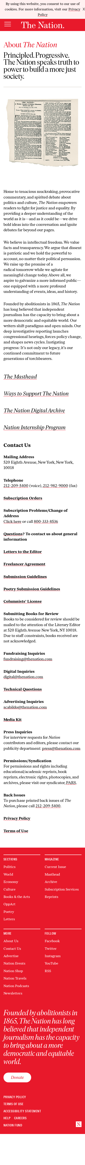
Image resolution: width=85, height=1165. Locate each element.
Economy (10, 882)
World (8, 874)
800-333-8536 (46, 521)
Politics (9, 867)
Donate (17, 1077)
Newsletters (12, 993)
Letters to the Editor (22, 551)
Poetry (8, 912)
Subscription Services (62, 889)
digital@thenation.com (23, 676)
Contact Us (12, 949)
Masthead (52, 874)
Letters (9, 919)
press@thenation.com (61, 748)
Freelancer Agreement (24, 564)
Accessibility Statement (22, 1111)
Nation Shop (13, 971)
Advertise (11, 956)
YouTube (51, 963)
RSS (48, 971)
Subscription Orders (22, 498)
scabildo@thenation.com (25, 707)
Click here (12, 521)
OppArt (9, 904)
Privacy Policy (14, 1097)
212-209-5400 (15, 485)
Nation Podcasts (16, 986)
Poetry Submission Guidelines (31, 589)
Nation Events (14, 963)
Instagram (53, 956)
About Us (10, 941)
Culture (9, 889)
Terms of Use (13, 1104)
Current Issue (55, 867)
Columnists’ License (22, 601)
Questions (13, 534)
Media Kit (12, 719)
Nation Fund (12, 1125)
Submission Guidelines (25, 576)
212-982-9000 (55, 485)
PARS (71, 782)
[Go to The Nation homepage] (42, 25)
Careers (20, 1118)
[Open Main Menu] (7, 25)
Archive (51, 882)
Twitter (51, 949)
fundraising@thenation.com (27, 659)
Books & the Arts (16, 897)
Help (7, 1118)
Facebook (52, 941)
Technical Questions (22, 689)
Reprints (51, 897)
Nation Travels (14, 978)
